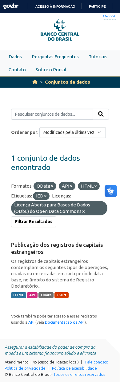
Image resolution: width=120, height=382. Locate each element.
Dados (15, 56)
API (32, 295)
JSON (61, 295)
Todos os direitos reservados (79, 374)
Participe (97, 6)
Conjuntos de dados (67, 82)
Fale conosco (96, 362)
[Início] (35, 82)
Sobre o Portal (51, 69)
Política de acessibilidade (74, 368)
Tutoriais (98, 56)
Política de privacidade (25, 368)
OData (46, 295)
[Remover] (52, 186)
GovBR (10, 6)
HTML (18, 295)
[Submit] (101, 114)
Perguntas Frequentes (55, 56)
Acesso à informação (55, 6)
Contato (17, 69)
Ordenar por (24, 132)
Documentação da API (65, 322)
